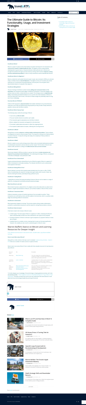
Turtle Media (17, 401)
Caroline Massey (29, 322)
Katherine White (29, 349)
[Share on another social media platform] (53, 59)
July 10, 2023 (21, 29)
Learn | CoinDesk (19, 260)
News (48, 12)
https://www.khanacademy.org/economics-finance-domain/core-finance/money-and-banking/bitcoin (22, 267)
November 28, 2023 (37, 349)
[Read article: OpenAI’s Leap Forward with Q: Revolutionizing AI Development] (15, 351)
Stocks (43, 12)
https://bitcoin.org (19, 255)
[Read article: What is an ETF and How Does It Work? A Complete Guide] (15, 324)
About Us (53, 12)
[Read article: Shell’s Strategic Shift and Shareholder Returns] (15, 378)
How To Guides (37, 12)
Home (9, 12)
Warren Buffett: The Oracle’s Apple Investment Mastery (36, 360)
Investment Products (26, 12)
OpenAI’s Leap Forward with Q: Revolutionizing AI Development (35, 347)
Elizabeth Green (29, 336)
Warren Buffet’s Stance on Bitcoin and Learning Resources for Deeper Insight (67, 26)
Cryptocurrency (13, 16)
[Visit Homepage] (18, 6)
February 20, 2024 (37, 322)
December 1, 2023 (37, 336)
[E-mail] (8, 294)
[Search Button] (78, 12)
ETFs (14, 12)
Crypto (18, 12)
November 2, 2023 (37, 377)
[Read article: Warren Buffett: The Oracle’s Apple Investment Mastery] (15, 364)
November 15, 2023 (37, 363)
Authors (8, 1)
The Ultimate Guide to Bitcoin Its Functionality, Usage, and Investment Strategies (66, 23)
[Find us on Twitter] (76, 1)
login (11, 390)
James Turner (13, 29)
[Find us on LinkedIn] (78, 1)
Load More (30, 386)
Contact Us (13, 1)
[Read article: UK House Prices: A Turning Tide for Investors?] (15, 337)
